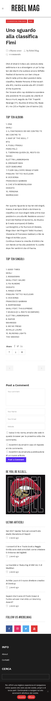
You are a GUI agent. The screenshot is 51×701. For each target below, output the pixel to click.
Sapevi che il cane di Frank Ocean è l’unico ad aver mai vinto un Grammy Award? (23, 599)
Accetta (21, 697)
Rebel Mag (34, 50)
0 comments (15, 54)
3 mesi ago (14, 556)
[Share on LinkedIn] (21, 346)
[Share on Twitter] (18, 346)
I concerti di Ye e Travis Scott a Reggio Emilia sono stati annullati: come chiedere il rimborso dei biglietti (25, 549)
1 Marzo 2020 (14, 50)
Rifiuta (31, 697)
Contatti (5, 660)
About (5, 654)
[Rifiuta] (47, 691)
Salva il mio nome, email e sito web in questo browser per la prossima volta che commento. (25, 436)
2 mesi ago (14, 538)
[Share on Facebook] (14, 346)
